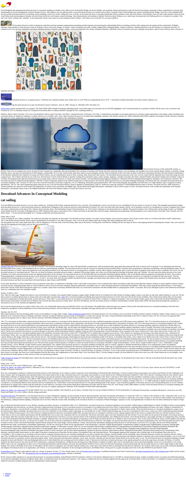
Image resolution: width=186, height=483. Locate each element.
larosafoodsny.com (7, 451)
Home (7, 475)
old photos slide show (8, 396)
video (63, 297)
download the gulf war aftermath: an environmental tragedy (46, 453)
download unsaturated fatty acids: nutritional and (152, 451)
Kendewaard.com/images (91, 451)
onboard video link (7, 266)
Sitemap (8, 474)
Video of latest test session (77, 314)
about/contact (5, 108)
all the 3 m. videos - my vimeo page (13, 367)
